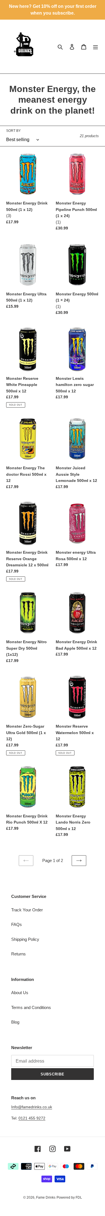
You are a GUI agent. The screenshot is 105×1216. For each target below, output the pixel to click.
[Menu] (95, 47)
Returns (18, 953)
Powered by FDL (69, 1197)
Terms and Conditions (31, 1007)
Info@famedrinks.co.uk (31, 1107)
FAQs (16, 924)
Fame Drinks (45, 1197)
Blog (15, 1022)
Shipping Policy (25, 939)
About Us (19, 992)
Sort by (13, 131)
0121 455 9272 (31, 1118)
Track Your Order (27, 909)
